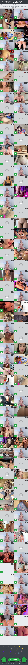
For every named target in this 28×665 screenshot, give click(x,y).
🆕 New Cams (21, 653)
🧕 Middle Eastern (6, 648)
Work (13, 663)
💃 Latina (16, 646)
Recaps (16, 663)
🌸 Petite (23, 651)
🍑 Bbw (18, 651)
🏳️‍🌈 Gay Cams (5, 655)
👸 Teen (19, 648)
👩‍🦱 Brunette (5, 651)
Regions (9, 663)
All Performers (20, 663)
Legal (25, 663)
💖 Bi (16, 653)
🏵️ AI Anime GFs (21, 657)
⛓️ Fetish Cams (6, 657)
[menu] (3, 659)
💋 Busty (5, 653)
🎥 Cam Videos (21, 659)
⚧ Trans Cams (13, 655)
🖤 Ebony (10, 646)
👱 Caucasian (22, 646)
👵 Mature (13, 648)
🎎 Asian (5, 646)
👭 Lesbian (11, 653)
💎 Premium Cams (22, 655)
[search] (24, 659)
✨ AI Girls (13, 657)
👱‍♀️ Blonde (24, 648)
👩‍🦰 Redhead (12, 651)
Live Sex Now (14, 659)
